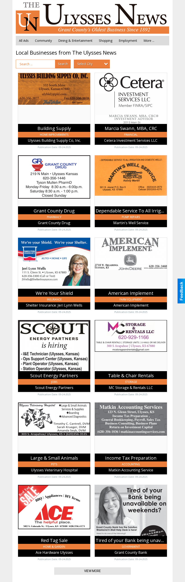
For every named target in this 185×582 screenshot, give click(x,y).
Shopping (105, 40)
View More (92, 571)
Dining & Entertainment (75, 40)
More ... (148, 40)
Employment (128, 40)
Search (63, 64)
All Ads (24, 40)
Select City (84, 64)
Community (43, 40)
